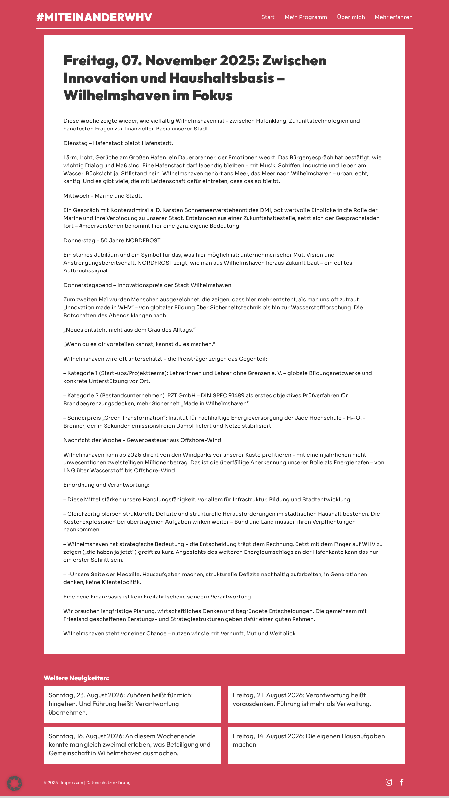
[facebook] (402, 782)
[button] (14, 783)
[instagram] (389, 782)
